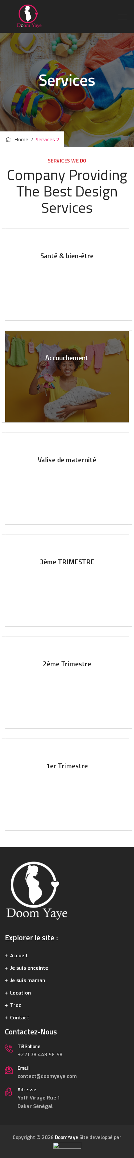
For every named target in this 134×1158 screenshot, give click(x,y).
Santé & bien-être (67, 255)
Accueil (19, 955)
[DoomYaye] (29, 16)
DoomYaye (66, 1137)
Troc (15, 1005)
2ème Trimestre (67, 663)
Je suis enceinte (29, 968)
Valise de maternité (67, 459)
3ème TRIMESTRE (67, 561)
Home (20, 139)
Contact (19, 1017)
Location (20, 993)
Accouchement (66, 357)
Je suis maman (27, 980)
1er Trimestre (67, 765)
